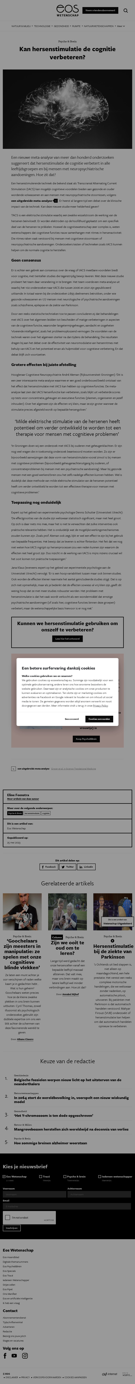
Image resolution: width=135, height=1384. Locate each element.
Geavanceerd (72, 719)
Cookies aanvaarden (99, 719)
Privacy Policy (100, 705)
